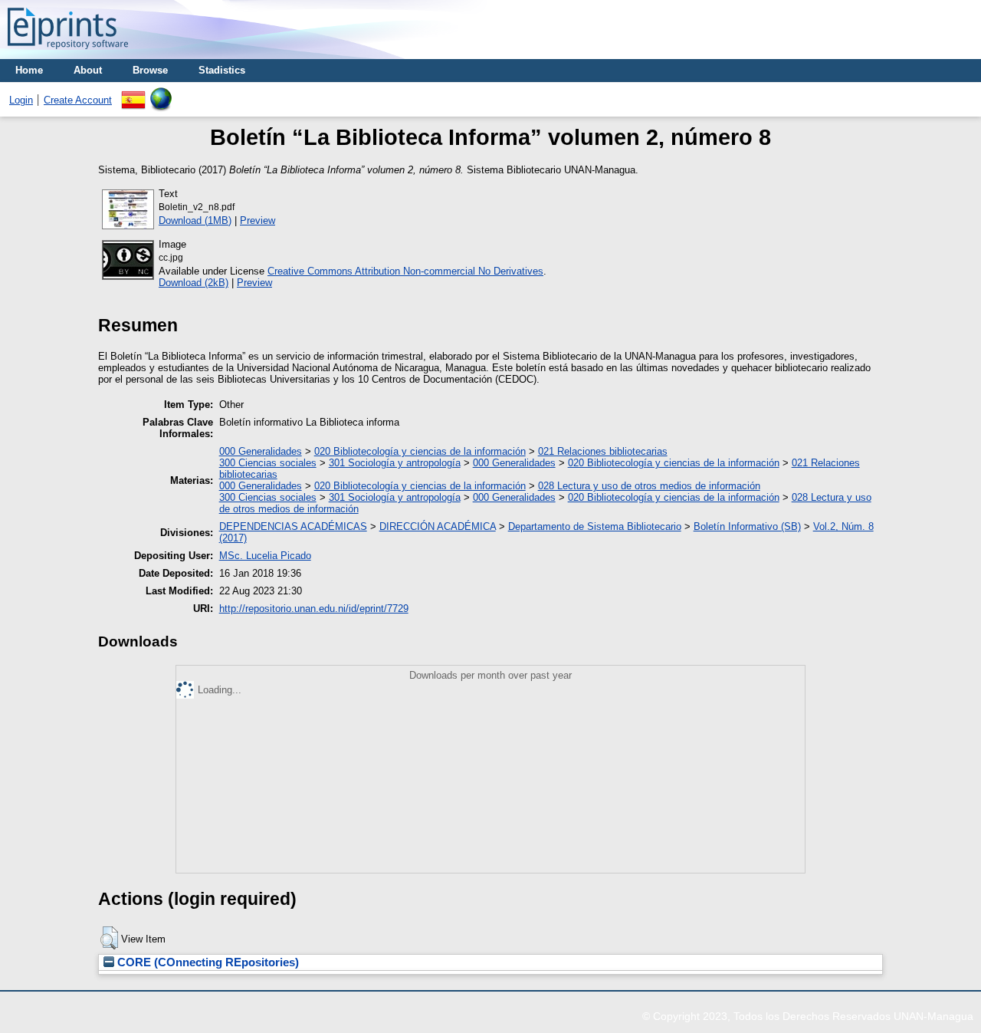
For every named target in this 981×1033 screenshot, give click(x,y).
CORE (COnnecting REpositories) (206, 962)
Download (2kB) (193, 282)
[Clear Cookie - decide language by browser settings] (161, 93)
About (88, 70)
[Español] (133, 93)
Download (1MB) (195, 220)
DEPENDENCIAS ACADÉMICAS (293, 526)
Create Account (78, 100)
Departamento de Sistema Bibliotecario (594, 526)
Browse (150, 70)
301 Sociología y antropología (395, 463)
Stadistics (221, 70)
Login (21, 100)
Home (29, 70)
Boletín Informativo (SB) (747, 526)
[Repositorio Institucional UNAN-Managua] (68, 53)
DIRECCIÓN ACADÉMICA (437, 526)
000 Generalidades (260, 451)
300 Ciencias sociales (268, 463)
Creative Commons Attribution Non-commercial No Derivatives (405, 271)
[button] (109, 937)
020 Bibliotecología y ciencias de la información (420, 451)
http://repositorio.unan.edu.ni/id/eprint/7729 (313, 608)
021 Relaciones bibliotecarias (603, 451)
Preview (257, 220)
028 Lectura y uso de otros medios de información (649, 486)
